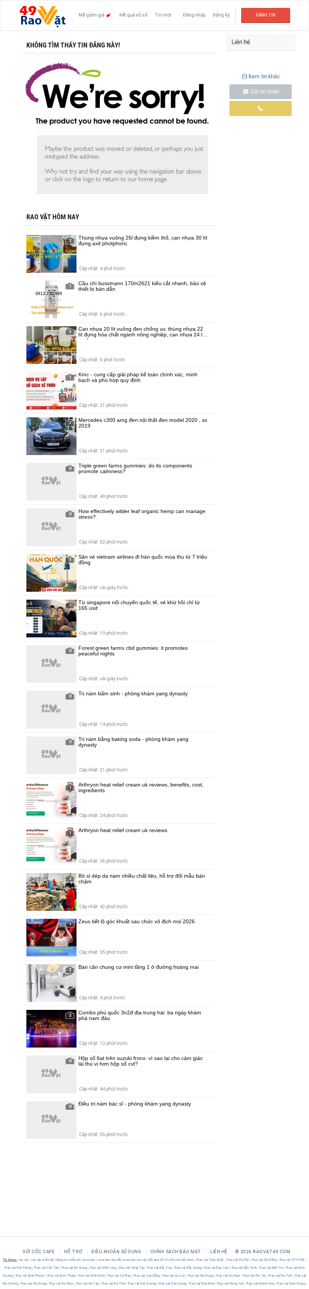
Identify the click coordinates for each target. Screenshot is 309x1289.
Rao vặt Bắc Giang (188, 1267)
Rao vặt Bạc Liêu (216, 1267)
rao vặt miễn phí (42, 1260)
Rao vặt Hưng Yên (230, 1283)
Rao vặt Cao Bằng (147, 1275)
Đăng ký (221, 15)
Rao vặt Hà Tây (254, 1275)
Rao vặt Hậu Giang (173, 1283)
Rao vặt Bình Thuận (62, 1275)
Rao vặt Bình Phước (30, 1275)
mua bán (89, 1260)
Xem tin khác (264, 76)
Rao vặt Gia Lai (174, 1275)
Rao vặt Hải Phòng (18, 1267)
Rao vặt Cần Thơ (47, 1267)
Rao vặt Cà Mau (119, 1275)
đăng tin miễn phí (68, 1260)
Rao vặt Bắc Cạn (160, 1267)
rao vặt (23, 1260)
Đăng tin (265, 15)
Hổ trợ (73, 1251)
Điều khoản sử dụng (116, 1251)
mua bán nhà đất (110, 1260)
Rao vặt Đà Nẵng (264, 1260)
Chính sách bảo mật (175, 1251)
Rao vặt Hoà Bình (202, 1283)
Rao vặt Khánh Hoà (260, 1283)
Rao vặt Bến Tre (272, 1267)
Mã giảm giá (92, 15)
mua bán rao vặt (135, 1260)
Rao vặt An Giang (74, 1267)
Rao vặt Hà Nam (229, 1275)
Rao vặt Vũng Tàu (131, 1267)
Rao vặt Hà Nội (238, 1260)
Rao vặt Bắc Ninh (244, 1267)
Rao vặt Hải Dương (142, 1283)
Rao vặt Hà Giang (200, 1275)
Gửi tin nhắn (264, 92)
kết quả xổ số (158, 1260)
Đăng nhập (194, 15)
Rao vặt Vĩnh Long (103, 1267)
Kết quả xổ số (133, 15)
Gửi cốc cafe (39, 1251)
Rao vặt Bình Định (92, 1275)
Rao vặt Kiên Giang (291, 1283)
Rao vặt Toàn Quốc (210, 1260)
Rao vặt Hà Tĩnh (281, 1275)
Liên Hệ (219, 1251)
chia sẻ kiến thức (181, 1260)
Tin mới (163, 15)
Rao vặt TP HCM (291, 1260)
